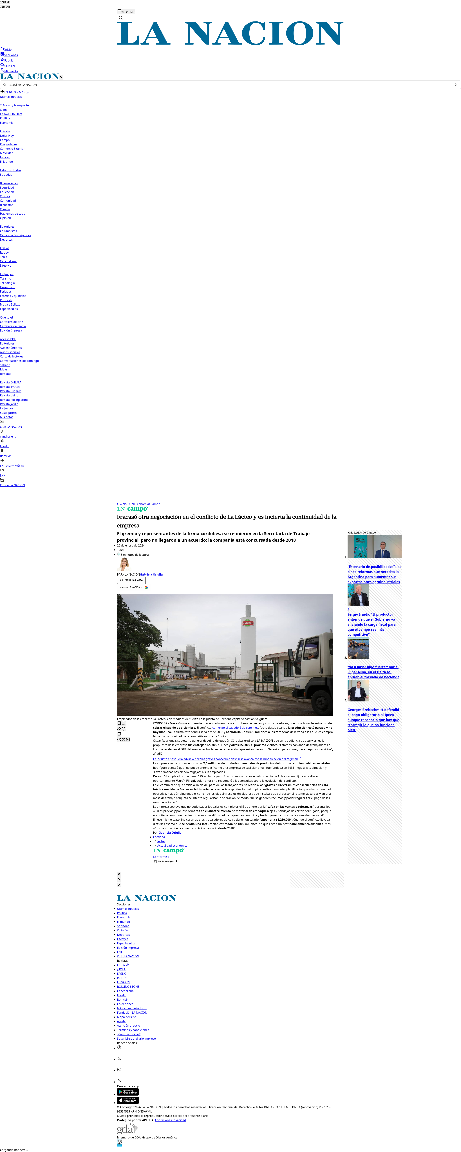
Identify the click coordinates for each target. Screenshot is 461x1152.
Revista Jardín (9, 404)
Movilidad (6, 153)
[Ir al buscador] (120, 17)
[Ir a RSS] (119, 1082)
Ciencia (5, 209)
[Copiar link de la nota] (119, 734)
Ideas (3, 369)
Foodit (8, 60)
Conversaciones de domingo (19, 361)
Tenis (3, 257)
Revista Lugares (10, 391)
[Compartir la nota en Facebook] (119, 739)
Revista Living (9, 395)
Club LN (9, 66)
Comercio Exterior (12, 149)
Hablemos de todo (12, 214)
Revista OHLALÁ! (11, 382)
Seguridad (7, 188)
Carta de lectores (11, 356)
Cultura (5, 196)
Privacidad (179, 1120)
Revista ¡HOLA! (10, 387)
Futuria (5, 131)
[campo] (133, 511)
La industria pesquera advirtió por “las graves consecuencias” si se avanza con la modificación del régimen (225, 759)
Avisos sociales (10, 352)
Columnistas (8, 231)
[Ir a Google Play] (128, 1094)
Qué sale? (6, 317)
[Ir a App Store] (128, 1103)
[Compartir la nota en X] (123, 739)
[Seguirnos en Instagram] (119, 1071)
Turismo (5, 278)
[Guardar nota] (119, 723)
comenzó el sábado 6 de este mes (235, 728)
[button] (230, 280)
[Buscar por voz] (455, 84)
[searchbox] (229, 85)
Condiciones (163, 1120)
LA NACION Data (11, 114)
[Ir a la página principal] (230, 44)
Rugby (4, 252)
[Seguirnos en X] (119, 1059)
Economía (141, 504)
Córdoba (159, 837)
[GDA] (127, 1133)
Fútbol (4, 248)
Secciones (11, 55)
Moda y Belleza (10, 304)
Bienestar (6, 205)
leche (161, 841)
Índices (5, 157)
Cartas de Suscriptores (15, 235)
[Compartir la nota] (119, 729)
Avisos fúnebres (11, 348)
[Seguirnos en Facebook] (119, 1048)
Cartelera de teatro (13, 326)
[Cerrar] (61, 77)
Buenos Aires (9, 183)
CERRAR (5, 2)
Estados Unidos (10, 170)
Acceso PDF (8, 339)
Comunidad (8, 201)
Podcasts (6, 300)
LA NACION (125, 504)
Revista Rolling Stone (14, 400)
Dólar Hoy (7, 136)
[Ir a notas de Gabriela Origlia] (225, 564)
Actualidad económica (172, 846)
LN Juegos (7, 274)
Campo (5, 140)
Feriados (6, 291)
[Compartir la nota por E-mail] (128, 739)
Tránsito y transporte (14, 105)
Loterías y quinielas (13, 296)
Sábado (5, 365)
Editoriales (7, 227)
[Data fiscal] (119, 1145)
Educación (7, 192)
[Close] (119, 874)
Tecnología (7, 283)
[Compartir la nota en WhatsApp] (123, 729)
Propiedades (8, 144)
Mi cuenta (11, 71)
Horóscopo (7, 287)
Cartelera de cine (11, 322)
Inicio (8, 50)
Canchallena (8, 261)
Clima (4, 110)
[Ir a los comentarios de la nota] (123, 723)
